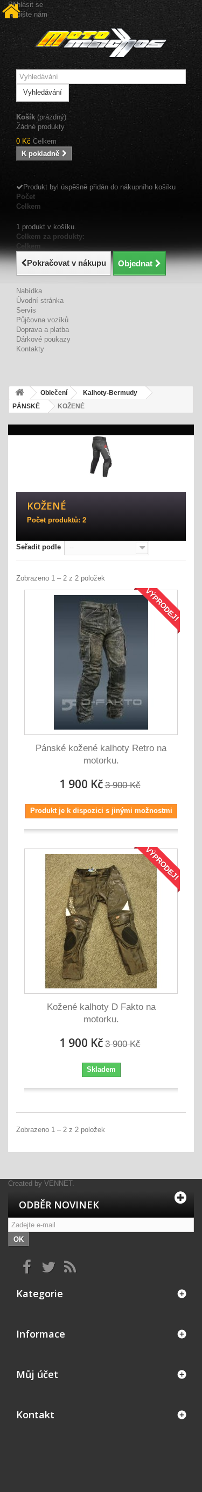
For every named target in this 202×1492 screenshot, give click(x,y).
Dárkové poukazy (43, 339)
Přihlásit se (25, 5)
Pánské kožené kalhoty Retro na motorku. (101, 754)
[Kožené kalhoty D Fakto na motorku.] (101, 921)
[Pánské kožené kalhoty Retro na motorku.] (101, 662)
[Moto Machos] (101, 43)
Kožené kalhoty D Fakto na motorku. (101, 1013)
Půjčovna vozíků (42, 320)
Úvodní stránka (40, 300)
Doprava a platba (42, 330)
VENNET (58, 1183)
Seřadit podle (38, 547)
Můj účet (37, 1374)
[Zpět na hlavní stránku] (19, 393)
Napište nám (27, 14)
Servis (26, 310)
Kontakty (30, 349)
